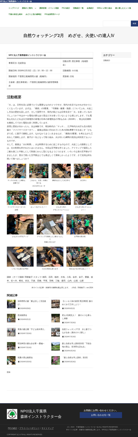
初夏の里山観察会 (25, 358)
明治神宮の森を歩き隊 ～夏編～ (31, 343)
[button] (101, 415)
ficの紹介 (12, 428)
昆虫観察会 (22, 315)
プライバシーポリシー (29, 428)
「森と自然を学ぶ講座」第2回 (75, 358)
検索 (134, 23)
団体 (8, 372)
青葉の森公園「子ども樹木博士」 (32, 329)
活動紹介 (106, 60)
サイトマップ (48, 428)
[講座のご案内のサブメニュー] (35, 8)
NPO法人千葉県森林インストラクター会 (16, 1)
